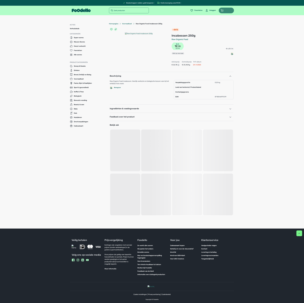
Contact (204, 249)
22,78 (178, 48)
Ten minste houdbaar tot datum (149, 264)
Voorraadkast (127, 24)
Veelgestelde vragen (209, 245)
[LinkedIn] (82, 260)
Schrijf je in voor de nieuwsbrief (181, 249)
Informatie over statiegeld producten (151, 274)
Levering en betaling (208, 252)
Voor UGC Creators (177, 259)
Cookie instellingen (140, 294)
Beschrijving (115, 76)
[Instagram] (77, 260)
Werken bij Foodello (144, 268)
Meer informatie (110, 269)
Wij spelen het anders (145, 249)
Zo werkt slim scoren (145, 245)
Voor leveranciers (143, 261)
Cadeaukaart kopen (177, 245)
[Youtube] (87, 260)
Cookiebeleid (166, 294)
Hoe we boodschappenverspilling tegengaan (149, 257)
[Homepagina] (81, 10)
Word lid (173, 252)
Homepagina (113, 24)
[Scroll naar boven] (299, 233)
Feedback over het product (122, 117)
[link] (210, 10)
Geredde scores (143, 252)
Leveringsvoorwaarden (209, 255)
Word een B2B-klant (177, 255)
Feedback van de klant (145, 271)
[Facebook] (73, 260)
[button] (226, 10)
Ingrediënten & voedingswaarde (124, 108)
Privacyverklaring (154, 294)
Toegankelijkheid (207, 259)
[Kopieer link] (115, 29)
